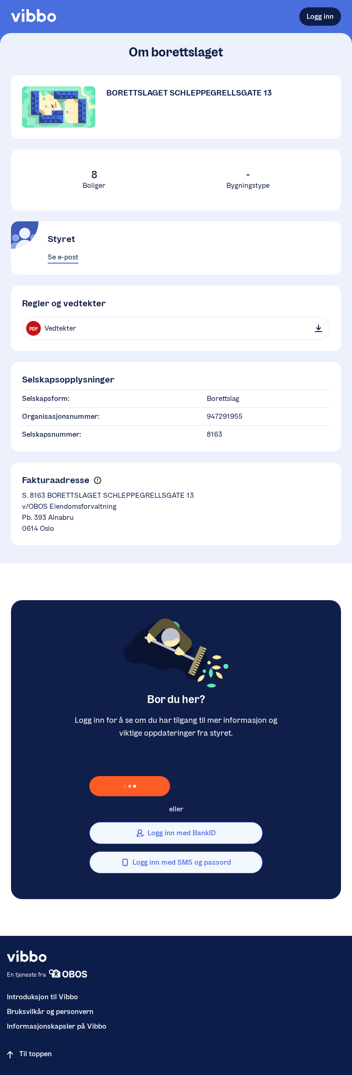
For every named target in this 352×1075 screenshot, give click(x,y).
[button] (97, 480)
